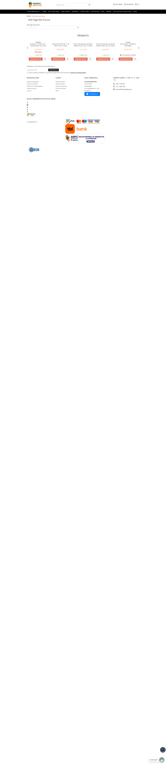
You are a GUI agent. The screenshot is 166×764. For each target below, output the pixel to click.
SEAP (102, 11)
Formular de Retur (61, 88)
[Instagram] (27, 112)
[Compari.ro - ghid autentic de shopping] (34, 149)
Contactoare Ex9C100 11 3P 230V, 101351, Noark (60, 45)
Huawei (128, 42)
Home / (29, 16)
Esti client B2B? (53, 11)
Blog (135, 11)
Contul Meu (84, 11)
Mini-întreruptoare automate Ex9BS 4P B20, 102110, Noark (105, 45)
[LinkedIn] (27, 107)
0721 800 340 (120, 86)
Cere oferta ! (65, 11)
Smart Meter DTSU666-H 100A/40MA (128, 45)
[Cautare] (89, 4)
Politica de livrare (32, 88)
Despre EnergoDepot (33, 82)
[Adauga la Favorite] (45, 59)
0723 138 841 (120, 84)
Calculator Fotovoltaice (122, 11)
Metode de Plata (60, 82)
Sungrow (38, 42)
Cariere (108, 11)
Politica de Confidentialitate (78, 72)
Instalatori (95, 11)
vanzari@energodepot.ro (123, 89)
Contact (29, 91)
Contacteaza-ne (93, 94)
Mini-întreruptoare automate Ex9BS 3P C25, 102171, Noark (83, 45)
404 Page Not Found (38, 16)
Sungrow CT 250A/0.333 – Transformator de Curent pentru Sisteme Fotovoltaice (38, 45)
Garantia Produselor (61, 86)
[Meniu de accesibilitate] (163, 749)
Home (44, 11)
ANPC (57, 91)
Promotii (75, 11)
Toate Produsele (33, 11)
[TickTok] (27, 109)
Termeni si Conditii (32, 84)
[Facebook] (27, 103)
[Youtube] (27, 105)
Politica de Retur (60, 84)
